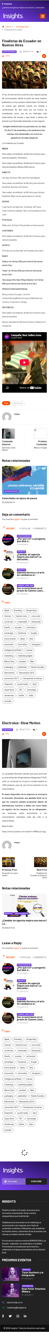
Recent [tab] (10, 528)
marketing (8, 656)
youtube (7, 701)
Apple (6, 610)
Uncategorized (22, 27)
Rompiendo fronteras (32, 678)
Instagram (36, 644)
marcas (29, 650)
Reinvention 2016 (26, 673)
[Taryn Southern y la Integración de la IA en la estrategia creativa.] (10, 1274)
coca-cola (36, 616)
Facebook (22, 633)
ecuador (18, 627)
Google (34, 633)
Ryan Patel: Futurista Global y (33, 1290)
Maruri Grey (9, 661)
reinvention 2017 (11, 678)
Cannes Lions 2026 (25, 585)
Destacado (18, 403)
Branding (18, 610)
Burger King (31, 610)
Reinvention (9, 673)
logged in (17, 519)
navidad (22, 661)
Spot (35, 684)
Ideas (22, 639)
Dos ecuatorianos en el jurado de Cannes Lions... (31, 589)
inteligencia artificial (12, 650)
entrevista (31, 627)
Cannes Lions (21, 616)
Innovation (22, 644)
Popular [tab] (25, 528)
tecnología (31, 690)
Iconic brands (10, 639)
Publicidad (7, 730)
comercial (8, 622)
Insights (21, 552)
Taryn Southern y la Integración (32, 1274)
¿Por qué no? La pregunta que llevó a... (31, 540)
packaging (8, 667)
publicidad (22, 667)
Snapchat (8, 684)
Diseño (7, 627)
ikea (31, 639)
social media (22, 684)
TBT (20, 690)
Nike (32, 661)
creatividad (22, 622)
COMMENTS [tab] (39, 528)
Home (8, 27)
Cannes (7, 616)
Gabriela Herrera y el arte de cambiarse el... (30, 573)
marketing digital (25, 656)
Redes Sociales (37, 667)
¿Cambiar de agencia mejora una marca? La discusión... (29, 557)
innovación (9, 644)
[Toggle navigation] (42, 16)
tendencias (9, 695)
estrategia (8, 633)
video (31, 695)
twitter (21, 695)
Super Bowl (9, 690)
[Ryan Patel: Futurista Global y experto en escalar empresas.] (10, 1290)
